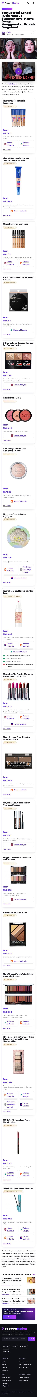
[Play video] (18, 71)
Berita (3, 1362)
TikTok (14, 1346)
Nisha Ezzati (12, 84)
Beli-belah (5, 1367)
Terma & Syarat (24, 1377)
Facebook (6, 1351)
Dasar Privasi (23, 1380)
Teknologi (5, 1370)
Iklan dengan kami (25, 1364)
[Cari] (28, 3)
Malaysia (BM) (6, 1380)
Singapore (5, 1383)
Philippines (5, 1386)
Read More (7, 150)
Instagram (23, 1346)
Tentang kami (23, 1362)
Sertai (31, 1338)
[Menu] (33, 3)
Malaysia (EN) (6, 1377)
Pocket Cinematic (25, 1367)
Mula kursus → (10, 1317)
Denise (8, 32)
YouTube (5, 1346)
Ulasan (4, 1364)
